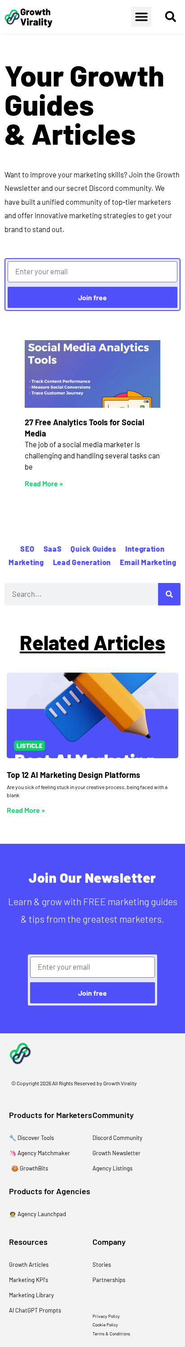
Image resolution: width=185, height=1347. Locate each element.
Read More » (44, 483)
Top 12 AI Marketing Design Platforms (73, 775)
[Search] (169, 594)
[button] (141, 17)
